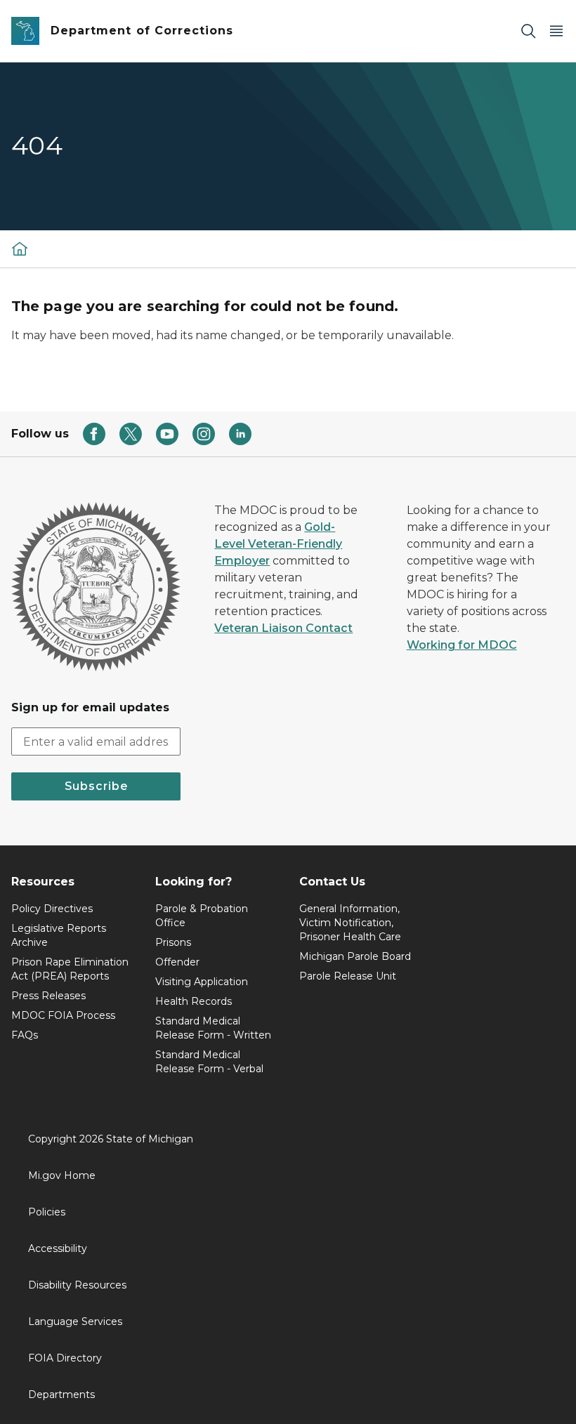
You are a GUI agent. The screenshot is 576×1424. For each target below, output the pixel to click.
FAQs (24, 1035)
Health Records (193, 1001)
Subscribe (96, 786)
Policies (46, 1212)
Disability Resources (77, 1285)
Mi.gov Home (62, 1175)
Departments (61, 1394)
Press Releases (48, 995)
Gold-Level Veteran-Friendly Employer (278, 543)
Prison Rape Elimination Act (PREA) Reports (70, 969)
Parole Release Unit (347, 976)
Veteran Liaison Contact (283, 628)
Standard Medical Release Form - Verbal (209, 1061)
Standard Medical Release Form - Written (213, 1028)
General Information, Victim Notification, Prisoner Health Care (350, 922)
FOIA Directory (65, 1358)
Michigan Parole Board (355, 956)
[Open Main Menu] (556, 31)
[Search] (528, 31)
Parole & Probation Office (201, 915)
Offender (177, 962)
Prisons (173, 942)
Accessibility (57, 1248)
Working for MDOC (462, 645)
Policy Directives (52, 908)
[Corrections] (19, 248)
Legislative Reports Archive (58, 935)
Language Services (75, 1321)
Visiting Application (201, 981)
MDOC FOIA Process (63, 1015)
